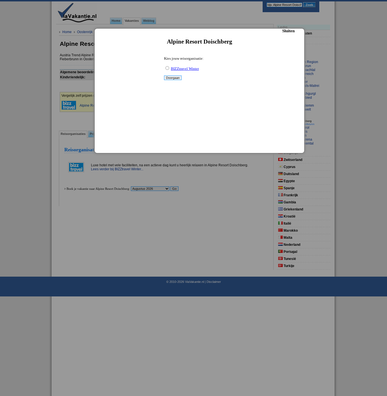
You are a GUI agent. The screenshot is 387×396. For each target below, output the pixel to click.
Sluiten (288, 31)
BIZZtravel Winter (185, 68)
